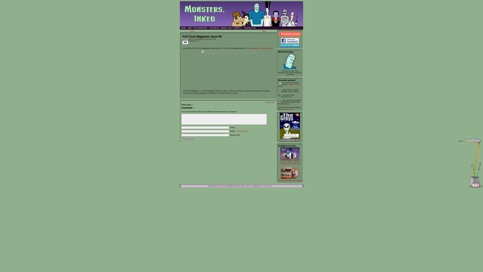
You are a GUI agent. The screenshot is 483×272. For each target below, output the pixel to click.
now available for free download (259, 48)
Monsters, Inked (244, 13)
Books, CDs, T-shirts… (231, 28)
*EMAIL (239, 131)
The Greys (214, 28)
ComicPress (248, 186)
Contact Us (249, 28)
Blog (197, 41)
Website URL (235, 135)
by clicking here (288, 109)
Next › (264, 31)
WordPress (238, 186)
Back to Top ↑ (268, 186)
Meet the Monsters (197, 28)
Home (183, 28)
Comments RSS (270, 102)
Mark (192, 39)
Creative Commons (294, 84)
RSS (261, 186)
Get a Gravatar (243, 131)
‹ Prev (192, 31)
